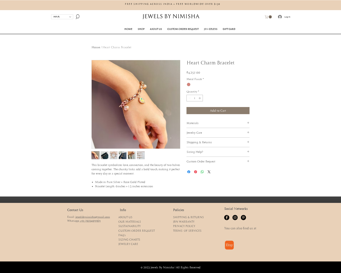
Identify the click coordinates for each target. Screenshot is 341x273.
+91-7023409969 (90, 220)
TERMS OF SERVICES (187, 230)
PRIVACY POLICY (184, 226)
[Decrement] (189, 98)
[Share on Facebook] (189, 172)
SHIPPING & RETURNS (188, 217)
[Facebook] (226, 217)
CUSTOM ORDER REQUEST (136, 230)
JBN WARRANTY (183, 221)
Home (95, 47)
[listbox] (62, 16)
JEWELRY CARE (128, 244)
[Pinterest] (243, 217)
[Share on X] (209, 172)
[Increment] (200, 98)
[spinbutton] (194, 98)
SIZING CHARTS (129, 239)
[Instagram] (235, 217)
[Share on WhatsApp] (202, 172)
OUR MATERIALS (129, 221)
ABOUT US (125, 217)
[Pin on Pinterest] (195, 172)
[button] (62, 16)
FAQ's (122, 235)
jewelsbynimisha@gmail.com (92, 217)
